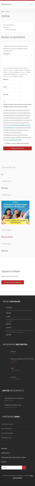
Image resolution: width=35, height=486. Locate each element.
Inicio (2, 11)
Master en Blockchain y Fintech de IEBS (22, 359)
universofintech (9, 25)
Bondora (13, 351)
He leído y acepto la (17, 143)
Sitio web (5, 94)
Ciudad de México (16, 370)
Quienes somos (5, 453)
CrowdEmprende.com (7, 424)
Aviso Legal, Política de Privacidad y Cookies (13, 457)
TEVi (12, 368)
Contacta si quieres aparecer (12, 282)
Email (5, 87)
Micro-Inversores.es (6, 428)
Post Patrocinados (6, 437)
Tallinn (13, 353)
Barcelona (14, 360)
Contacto (3, 462)
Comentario (6, 54)
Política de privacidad (22, 143)
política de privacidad (15, 140)
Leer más (8, 313)
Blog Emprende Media (7, 433)
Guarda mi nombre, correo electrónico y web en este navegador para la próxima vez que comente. (17, 105)
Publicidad (4, 448)
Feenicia (13, 377)
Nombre (5, 79)
